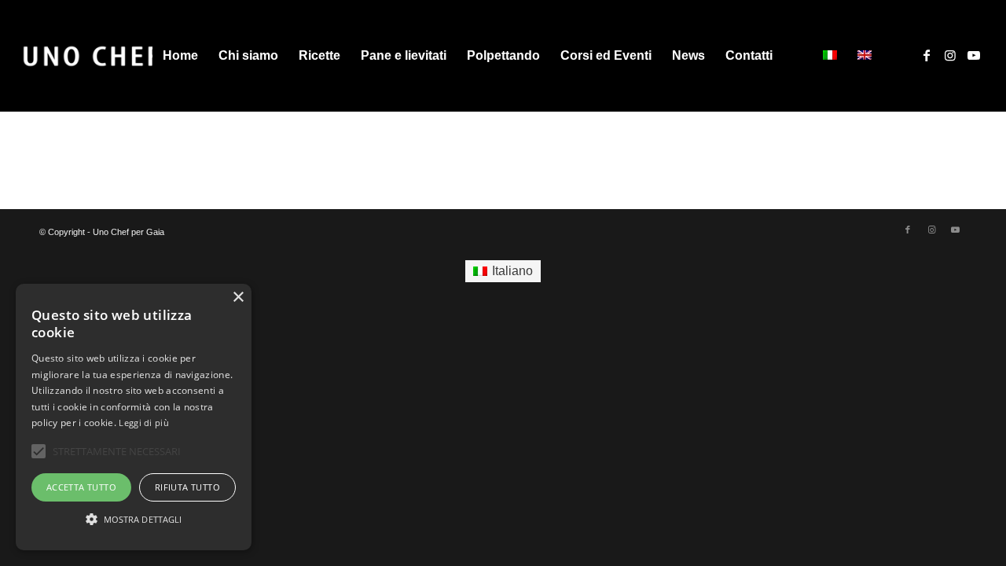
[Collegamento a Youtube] (974, 55)
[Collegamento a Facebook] (926, 55)
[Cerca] (798, 56)
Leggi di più (144, 422)
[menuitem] (180, 56)
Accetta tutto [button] (81, 487)
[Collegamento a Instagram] (950, 55)
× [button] (238, 297)
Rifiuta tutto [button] (187, 487)
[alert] (134, 417)
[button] (133, 519)
